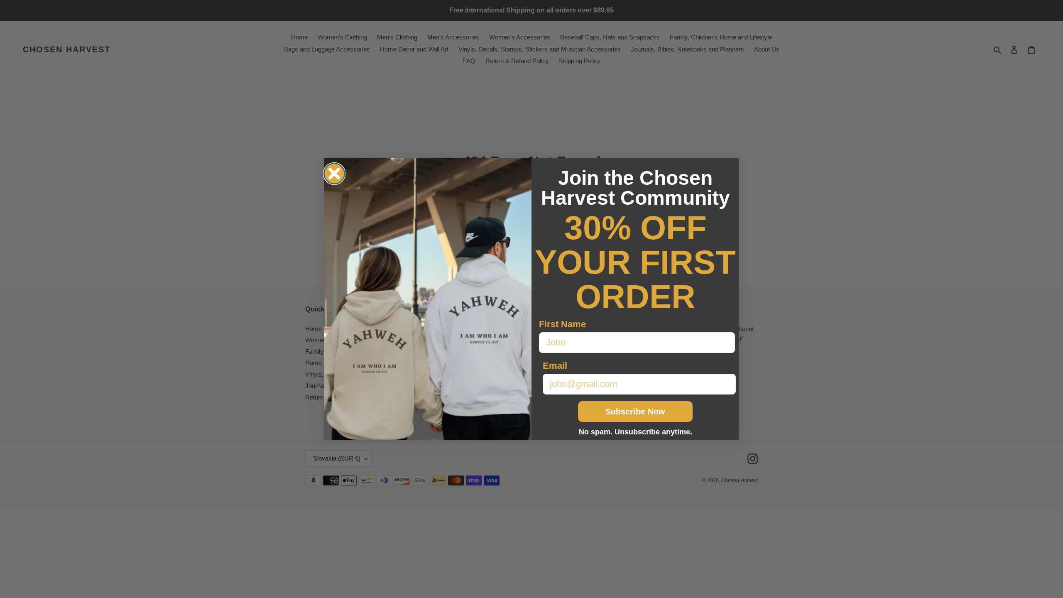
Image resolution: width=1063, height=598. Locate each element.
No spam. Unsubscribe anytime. (635, 432)
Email (555, 365)
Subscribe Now (635, 411)
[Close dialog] (334, 173)
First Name (562, 324)
